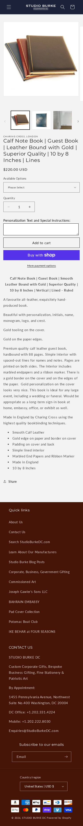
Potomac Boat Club (23, 622)
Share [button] (12, 481)
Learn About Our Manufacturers (32, 552)
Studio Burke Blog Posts (27, 562)
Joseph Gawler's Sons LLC (28, 592)
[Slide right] (78, 121)
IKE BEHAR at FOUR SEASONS (32, 631)
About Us (16, 522)
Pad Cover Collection (24, 612)
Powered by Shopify (59, 817)
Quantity (9, 198)
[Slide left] (5, 121)
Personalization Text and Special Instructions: (37, 220)
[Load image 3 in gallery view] (62, 120)
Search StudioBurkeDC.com (29, 542)
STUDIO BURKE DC (34, 817)
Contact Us (17, 532)
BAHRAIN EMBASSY (24, 602)
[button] (9, 7)
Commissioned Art (22, 582)
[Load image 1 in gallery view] (20, 120)
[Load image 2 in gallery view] (41, 120)
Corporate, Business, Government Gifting (39, 572)
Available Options (15, 178)
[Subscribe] (66, 757)
